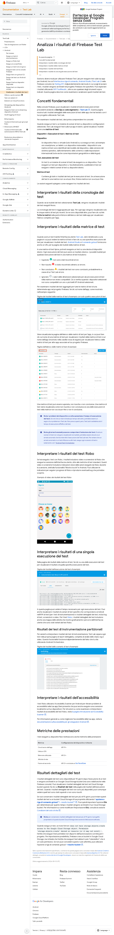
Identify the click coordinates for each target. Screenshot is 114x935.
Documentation (11, 9)
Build (50, 14)
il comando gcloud (89, 242)
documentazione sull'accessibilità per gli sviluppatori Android (61, 722)
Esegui (62, 14)
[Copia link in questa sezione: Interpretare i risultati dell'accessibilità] (101, 698)
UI (97, 81)
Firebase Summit (66, 879)
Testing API (59, 84)
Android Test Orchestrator (65, 443)
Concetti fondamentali (24, 14)
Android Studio (85, 81)
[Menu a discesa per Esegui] (67, 14)
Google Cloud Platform (41, 918)
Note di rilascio (92, 886)
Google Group (92, 882)
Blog (86, 3)
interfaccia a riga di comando (66, 81)
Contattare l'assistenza (95, 875)
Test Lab (27, 9)
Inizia (105, 35)
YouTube (63, 886)
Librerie (35, 886)
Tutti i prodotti (37, 921)
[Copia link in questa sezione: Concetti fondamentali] (75, 101)
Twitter (62, 882)
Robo (70, 617)
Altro (25, 3)
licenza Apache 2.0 (93, 853)
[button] (13, 38)
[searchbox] (15, 21)
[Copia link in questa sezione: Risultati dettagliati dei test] (82, 773)
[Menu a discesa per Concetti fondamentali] (35, 14)
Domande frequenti (94, 889)
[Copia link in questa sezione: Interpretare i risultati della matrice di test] (39, 231)
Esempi (35, 882)
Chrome (35, 911)
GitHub (35, 889)
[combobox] (47, 3)
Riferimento (37, 879)
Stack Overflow (92, 879)
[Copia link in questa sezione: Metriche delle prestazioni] (81, 731)
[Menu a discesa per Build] (55, 14)
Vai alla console (96, 3)
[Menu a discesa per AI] (44, 14)
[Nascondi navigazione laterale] (27, 931)
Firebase (40, 39)
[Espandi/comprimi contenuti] (54, 57)
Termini (35, 930)
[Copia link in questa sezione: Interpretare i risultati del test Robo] (96, 454)
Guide (35, 875)
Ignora (93, 36)
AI (40, 14)
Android (35, 907)
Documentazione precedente (97, 893)
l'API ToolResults (59, 89)
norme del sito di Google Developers (58, 855)
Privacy (42, 930)
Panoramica (7, 14)
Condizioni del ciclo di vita (47, 810)
